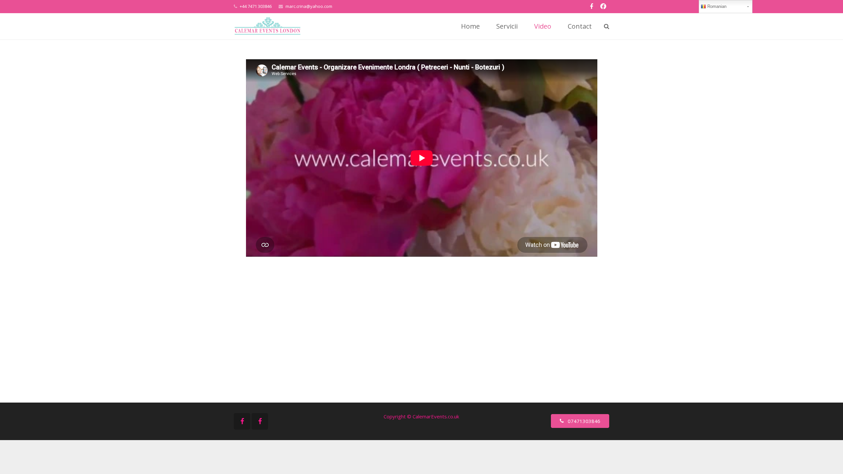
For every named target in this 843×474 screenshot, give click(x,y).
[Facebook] (591, 7)
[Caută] (606, 26)
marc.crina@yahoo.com (309, 6)
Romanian (716, 6)
